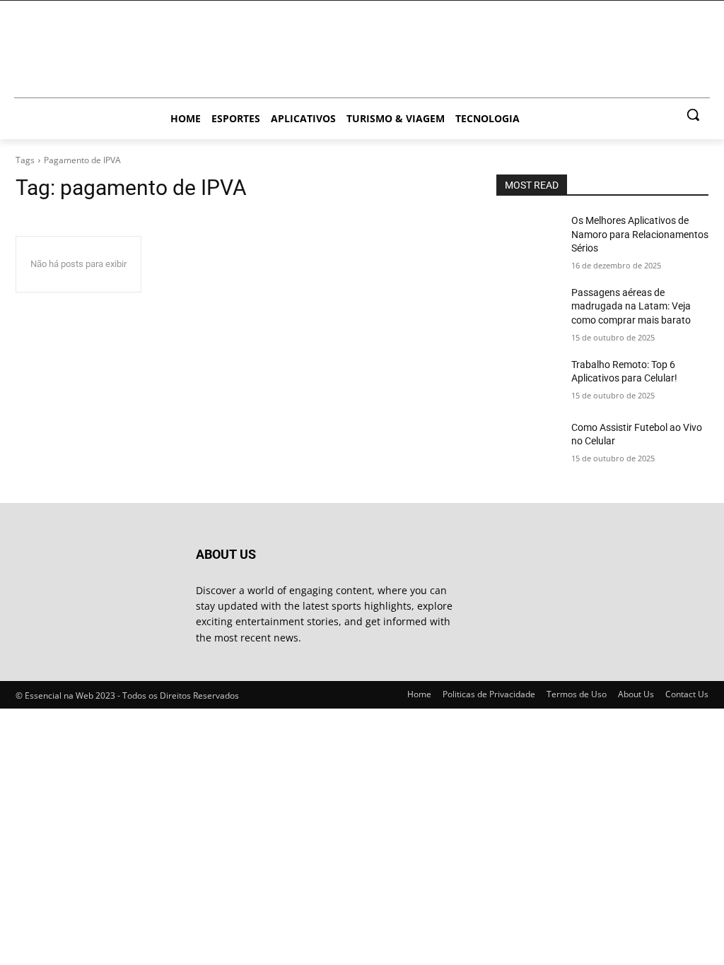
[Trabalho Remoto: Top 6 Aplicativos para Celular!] (528, 380)
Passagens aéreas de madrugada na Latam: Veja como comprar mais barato (631, 306)
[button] (693, 114)
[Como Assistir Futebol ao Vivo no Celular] (528, 443)
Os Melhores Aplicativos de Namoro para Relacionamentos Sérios (639, 234)
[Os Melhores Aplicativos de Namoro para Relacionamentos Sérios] (528, 236)
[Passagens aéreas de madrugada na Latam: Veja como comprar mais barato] (528, 308)
